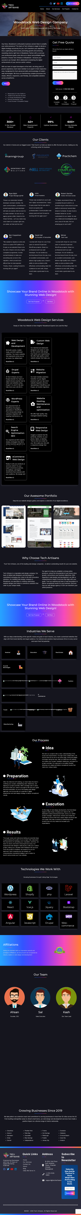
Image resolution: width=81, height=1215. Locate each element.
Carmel (9, 1140)
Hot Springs (46, 1133)
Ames (8, 1138)
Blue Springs (28, 1138)
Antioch (62, 1140)
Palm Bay (27, 1133)
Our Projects (66, 9)
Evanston (63, 1130)
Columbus (10, 1130)
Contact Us (75, 9)
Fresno (44, 1130)
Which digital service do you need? (40, 1065)
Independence (29, 1140)
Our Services (56, 9)
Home (42, 9)
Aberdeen (10, 1135)
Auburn (9, 1133)
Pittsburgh (45, 1135)
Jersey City (45, 1140)
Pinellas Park (29, 1130)
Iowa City (63, 1138)
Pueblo (44, 1138)
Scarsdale (28, 1135)
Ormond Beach (64, 1135)
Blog (24, 1168)
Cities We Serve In (29, 1170)
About (48, 9)
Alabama (62, 1133)
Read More (9, 361)
